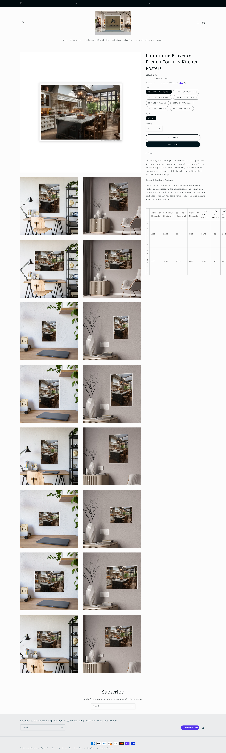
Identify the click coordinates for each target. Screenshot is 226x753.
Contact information (107, 748)
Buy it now (173, 144)
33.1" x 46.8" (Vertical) (182, 108)
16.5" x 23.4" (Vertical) (182, 103)
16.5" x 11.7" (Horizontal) (158, 92)
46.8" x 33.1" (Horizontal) (186, 97)
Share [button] (150, 153)
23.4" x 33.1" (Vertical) (157, 108)
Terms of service (79, 748)
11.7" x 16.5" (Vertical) (157, 103)
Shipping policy (92, 748)
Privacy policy (67, 748)
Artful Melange (30, 748)
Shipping (149, 78)
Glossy (151, 118)
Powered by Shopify (41, 748)
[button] (23, 22)
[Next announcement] (149, 3)
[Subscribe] (132, 706)
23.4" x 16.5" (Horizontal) (186, 92)
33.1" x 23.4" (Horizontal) (158, 97)
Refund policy (55, 748)
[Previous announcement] (76, 3)
